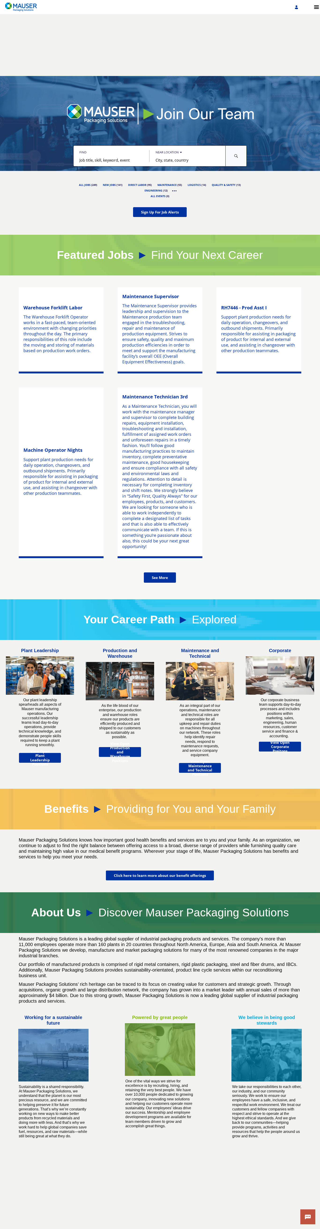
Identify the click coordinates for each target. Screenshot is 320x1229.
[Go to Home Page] (19, 7)
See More (160, 577)
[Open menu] (316, 7)
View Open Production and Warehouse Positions (120, 752)
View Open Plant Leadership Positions (40, 758)
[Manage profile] (297, 7)
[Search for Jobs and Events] (236, 155)
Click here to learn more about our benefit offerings (160, 875)
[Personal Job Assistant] (307, 1216)
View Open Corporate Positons (280, 746)
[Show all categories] (174, 191)
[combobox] (111, 160)
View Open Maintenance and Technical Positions (200, 768)
